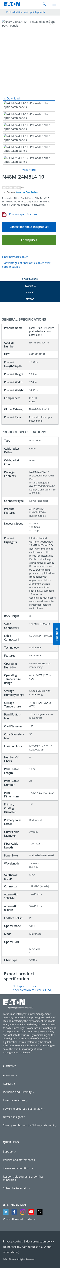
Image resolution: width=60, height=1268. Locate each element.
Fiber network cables (15, 257)
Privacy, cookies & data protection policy (28, 1241)
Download (13, 98)
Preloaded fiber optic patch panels (25, 12)
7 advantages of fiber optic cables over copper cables (26, 265)
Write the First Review (27, 192)
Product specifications (22, 214)
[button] (29, 240)
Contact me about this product (29, 227)
